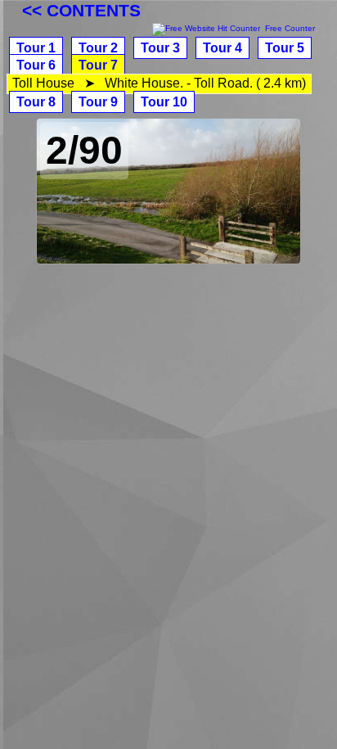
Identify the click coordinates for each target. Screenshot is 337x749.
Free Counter (290, 28)
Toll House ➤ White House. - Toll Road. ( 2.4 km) (159, 83)
